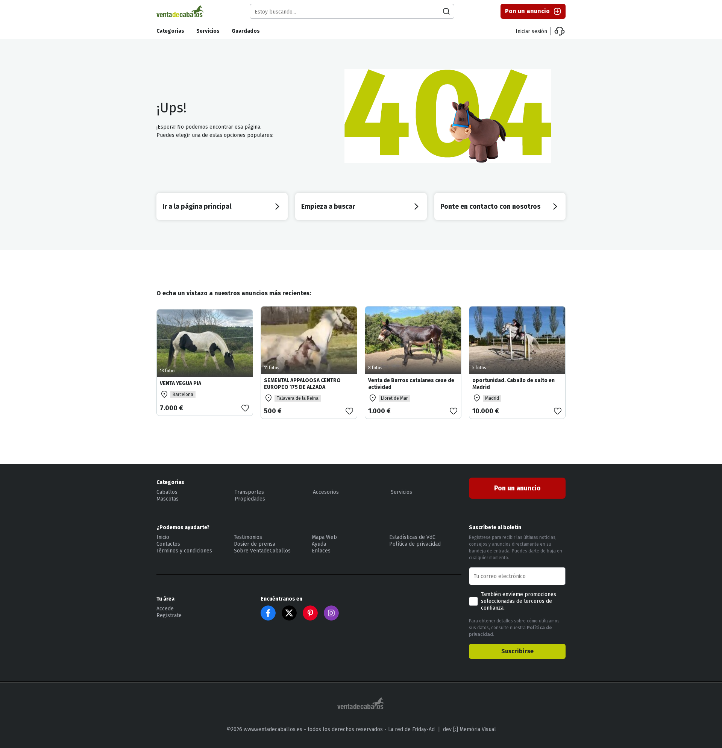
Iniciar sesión (531, 31)
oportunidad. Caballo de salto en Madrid (513, 383)
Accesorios (326, 492)
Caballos (166, 492)
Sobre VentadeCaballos (262, 551)
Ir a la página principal (196, 206)
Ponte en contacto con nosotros (490, 206)
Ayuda (319, 544)
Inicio (162, 537)
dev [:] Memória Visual (469, 729)
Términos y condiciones (184, 551)
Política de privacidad (415, 544)
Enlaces (321, 551)
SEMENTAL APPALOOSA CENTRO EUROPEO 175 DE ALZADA (302, 383)
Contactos (168, 544)
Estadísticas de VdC (412, 537)
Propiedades (250, 499)
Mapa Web (324, 537)
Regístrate (169, 615)
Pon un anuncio (527, 11)
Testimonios (248, 537)
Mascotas (167, 499)
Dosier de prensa (254, 544)
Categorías (170, 31)
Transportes (249, 492)
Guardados (246, 31)
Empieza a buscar (328, 206)
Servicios (208, 31)
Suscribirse (517, 651)
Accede (165, 608)
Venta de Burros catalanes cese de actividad (411, 383)
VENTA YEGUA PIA (180, 383)
